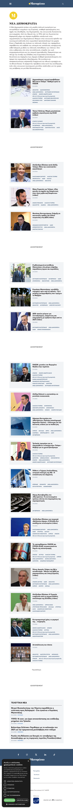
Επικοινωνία (37, 778)
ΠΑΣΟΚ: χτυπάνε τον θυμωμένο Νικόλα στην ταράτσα (45, 366)
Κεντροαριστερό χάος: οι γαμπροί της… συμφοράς (46, 621)
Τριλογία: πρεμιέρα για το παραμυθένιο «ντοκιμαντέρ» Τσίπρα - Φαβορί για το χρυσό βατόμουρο (47, 445)
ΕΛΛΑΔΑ (20, 715)
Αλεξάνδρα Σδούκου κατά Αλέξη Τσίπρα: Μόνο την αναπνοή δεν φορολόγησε (45, 167)
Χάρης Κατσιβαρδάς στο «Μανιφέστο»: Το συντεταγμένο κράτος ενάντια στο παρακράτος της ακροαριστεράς (47, 498)
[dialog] (16, 783)
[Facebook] (18, 754)
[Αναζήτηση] (63, 4)
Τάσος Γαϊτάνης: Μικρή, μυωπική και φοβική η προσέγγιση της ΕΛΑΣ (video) (46, 113)
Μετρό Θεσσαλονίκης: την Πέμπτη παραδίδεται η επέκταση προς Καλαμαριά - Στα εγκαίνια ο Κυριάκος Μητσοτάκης (34, 710)
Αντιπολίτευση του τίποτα (42, 645)
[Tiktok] (54, 754)
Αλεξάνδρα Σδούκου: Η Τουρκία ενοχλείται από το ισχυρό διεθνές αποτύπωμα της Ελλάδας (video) (45, 596)
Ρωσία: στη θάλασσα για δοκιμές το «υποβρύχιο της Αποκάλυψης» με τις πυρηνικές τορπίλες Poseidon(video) (36, 737)
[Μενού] (10, 4)
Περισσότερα (36, 670)
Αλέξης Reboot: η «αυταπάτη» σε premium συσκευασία (45, 395)
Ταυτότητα (36, 774)
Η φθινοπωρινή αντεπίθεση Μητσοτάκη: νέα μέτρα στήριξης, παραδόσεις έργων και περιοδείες (46, 267)
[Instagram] (27, 754)
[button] (16, 804)
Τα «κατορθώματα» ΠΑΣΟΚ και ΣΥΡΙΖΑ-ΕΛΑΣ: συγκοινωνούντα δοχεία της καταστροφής (45, 546)
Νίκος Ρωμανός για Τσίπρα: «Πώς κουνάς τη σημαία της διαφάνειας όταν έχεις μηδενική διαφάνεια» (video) (45, 192)
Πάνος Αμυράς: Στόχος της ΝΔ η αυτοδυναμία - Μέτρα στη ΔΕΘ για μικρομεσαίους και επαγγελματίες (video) (46, 572)
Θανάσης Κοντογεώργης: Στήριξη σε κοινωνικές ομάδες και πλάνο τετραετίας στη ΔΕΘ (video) (46, 215)
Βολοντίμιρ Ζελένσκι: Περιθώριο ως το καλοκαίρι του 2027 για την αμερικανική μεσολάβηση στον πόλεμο (34, 728)
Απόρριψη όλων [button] (22, 800)
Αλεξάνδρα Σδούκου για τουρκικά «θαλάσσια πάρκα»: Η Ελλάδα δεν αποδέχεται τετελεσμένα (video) (46, 521)
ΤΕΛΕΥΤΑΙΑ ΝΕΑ (19, 702)
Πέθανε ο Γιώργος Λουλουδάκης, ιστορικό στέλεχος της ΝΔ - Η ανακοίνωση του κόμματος (45, 473)
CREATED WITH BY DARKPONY (52, 800)
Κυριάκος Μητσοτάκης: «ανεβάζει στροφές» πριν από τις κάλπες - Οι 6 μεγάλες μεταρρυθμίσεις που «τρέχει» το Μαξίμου (47, 292)
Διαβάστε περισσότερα (18, 777)
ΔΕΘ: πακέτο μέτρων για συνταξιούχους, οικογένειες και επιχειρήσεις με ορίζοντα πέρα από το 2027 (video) (47, 317)
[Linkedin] (45, 754)
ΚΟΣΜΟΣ (20, 732)
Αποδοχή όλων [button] (9, 800)
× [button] (28, 761)
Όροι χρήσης (36, 771)
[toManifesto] (36, 3)
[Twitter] (36, 754)
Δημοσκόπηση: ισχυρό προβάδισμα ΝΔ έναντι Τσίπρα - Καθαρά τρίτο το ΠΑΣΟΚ (46, 82)
